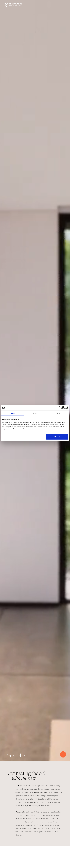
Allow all (57, 437)
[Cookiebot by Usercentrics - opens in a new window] (60, 407)
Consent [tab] (12, 413)
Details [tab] (35, 413)
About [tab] (58, 413)
